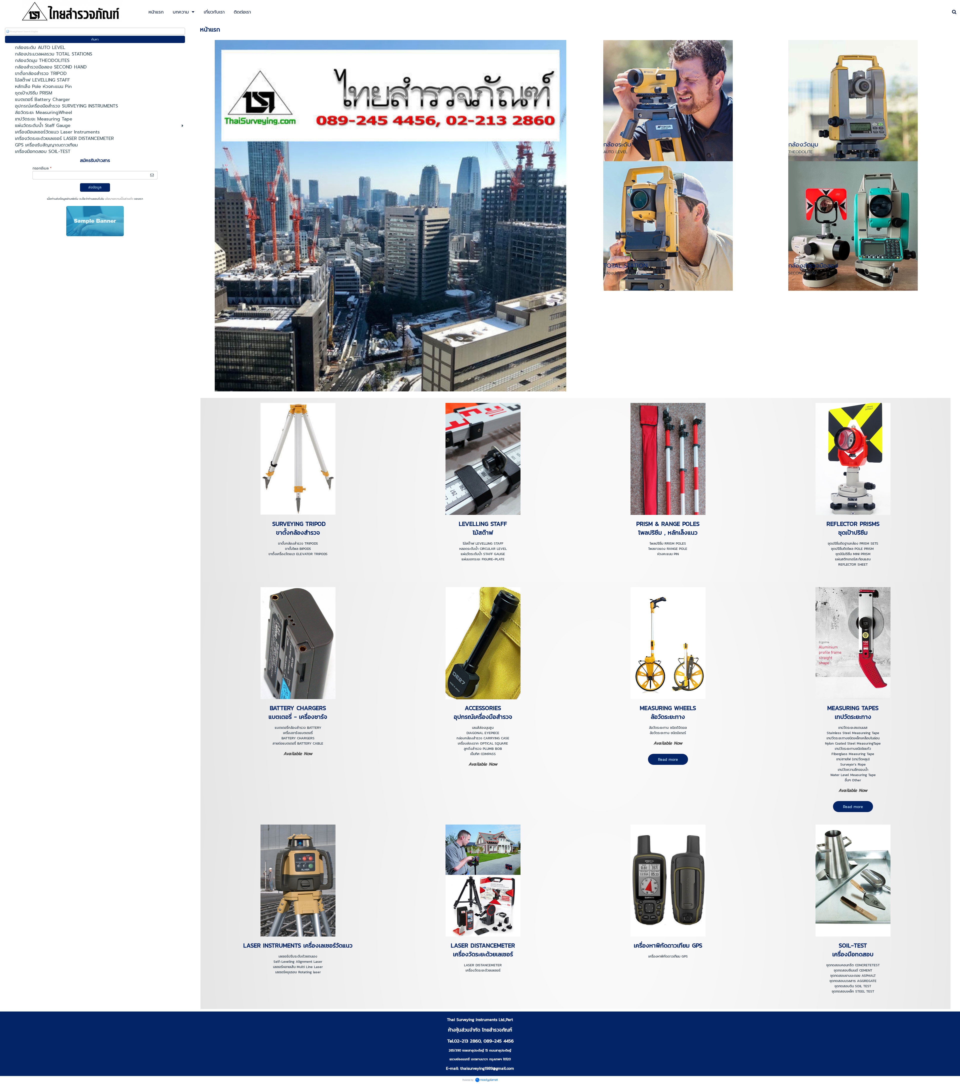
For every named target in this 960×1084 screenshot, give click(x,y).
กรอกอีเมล (42, 168)
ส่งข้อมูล (95, 187)
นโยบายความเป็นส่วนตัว (119, 199)
